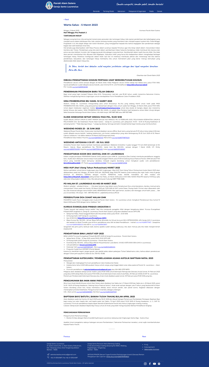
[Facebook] (150, 363)
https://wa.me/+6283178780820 (117, 356)
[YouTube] (154, 363)
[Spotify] (159, 363)
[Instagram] (145, 363)
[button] (108, 11)
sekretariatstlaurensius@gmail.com (63, 354)
